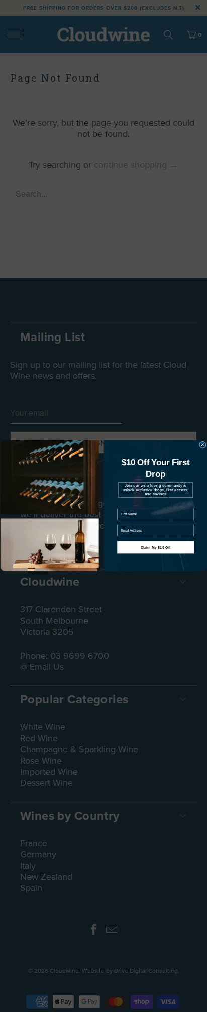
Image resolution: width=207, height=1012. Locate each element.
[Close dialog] (202, 445)
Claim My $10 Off (155, 547)
